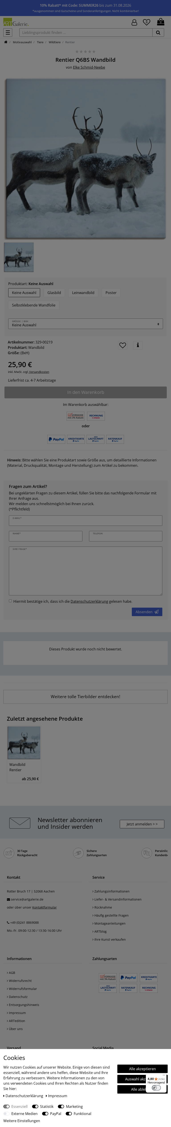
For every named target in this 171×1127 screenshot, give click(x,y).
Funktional (82, 1113)
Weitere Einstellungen (21, 1120)
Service (98, 877)
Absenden (144, 611)
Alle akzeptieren (142, 1068)
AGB (11, 973)
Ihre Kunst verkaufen (110, 939)
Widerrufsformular (22, 989)
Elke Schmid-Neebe (89, 67)
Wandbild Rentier (17, 767)
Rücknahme (103, 907)
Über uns (15, 1029)
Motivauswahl (22, 42)
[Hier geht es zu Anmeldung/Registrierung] (134, 22)
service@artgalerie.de (27, 899)
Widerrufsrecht (20, 981)
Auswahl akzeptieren (142, 1079)
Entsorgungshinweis (23, 1005)
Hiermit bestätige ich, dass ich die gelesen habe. (72, 601)
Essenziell (19, 1106)
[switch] (156, 1087)
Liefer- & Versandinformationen (118, 899)
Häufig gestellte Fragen (111, 915)
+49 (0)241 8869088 (24, 922)
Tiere (39, 42)
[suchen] (158, 32)
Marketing (74, 1106)
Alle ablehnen (142, 1089)
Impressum (17, 1013)
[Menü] (164, 1076)
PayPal (55, 1113)
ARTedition (16, 1021)
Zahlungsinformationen (112, 891)
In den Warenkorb (85, 392)
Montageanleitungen (110, 923)
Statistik (46, 1106)
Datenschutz (18, 997)
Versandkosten (38, 372)
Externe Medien (24, 1113)
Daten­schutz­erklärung (25, 1095)
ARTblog (100, 931)
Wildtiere (54, 42)
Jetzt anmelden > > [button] (142, 824)
